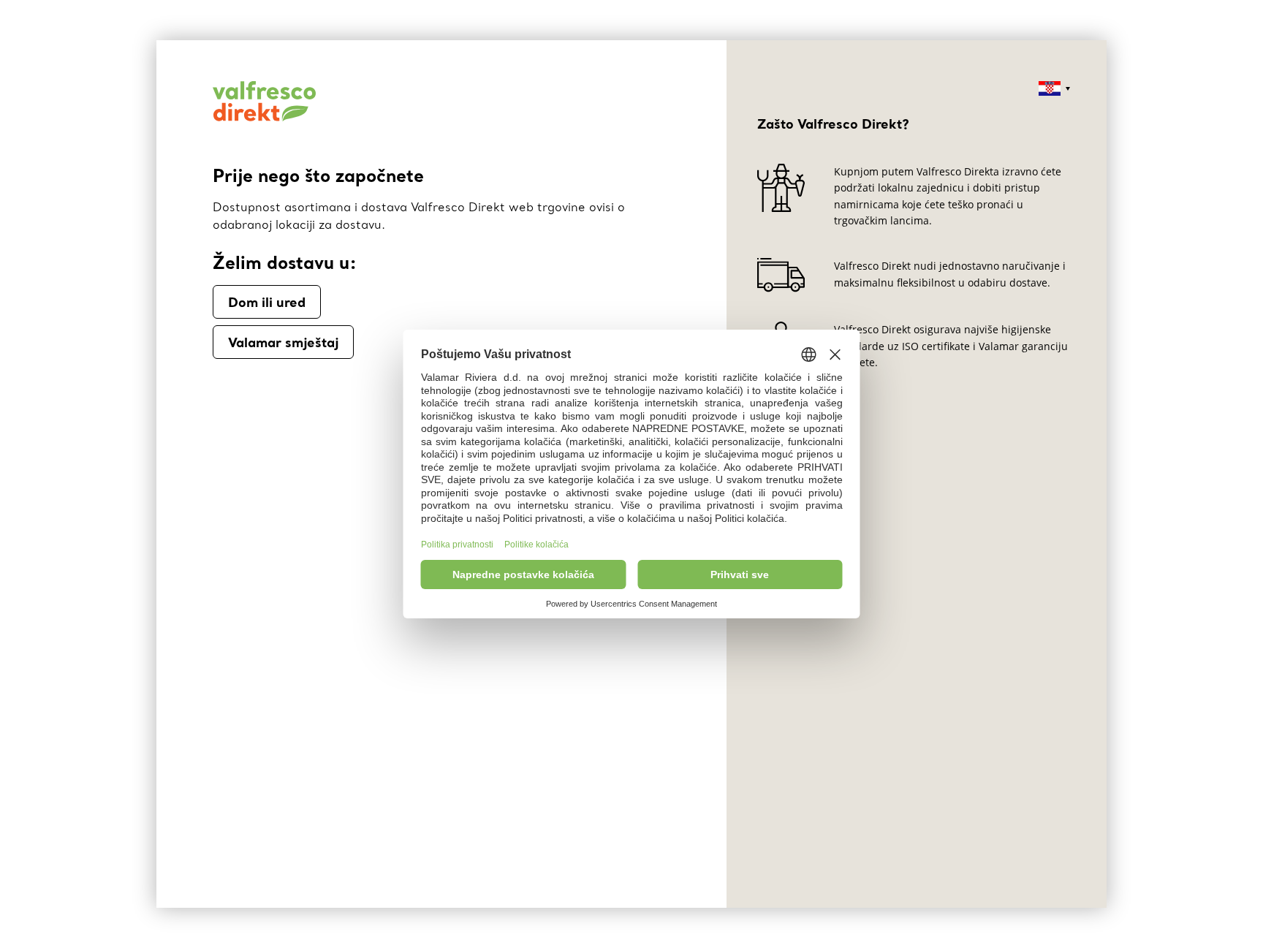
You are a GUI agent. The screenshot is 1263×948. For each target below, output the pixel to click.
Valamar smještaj (283, 342)
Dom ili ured (267, 302)
